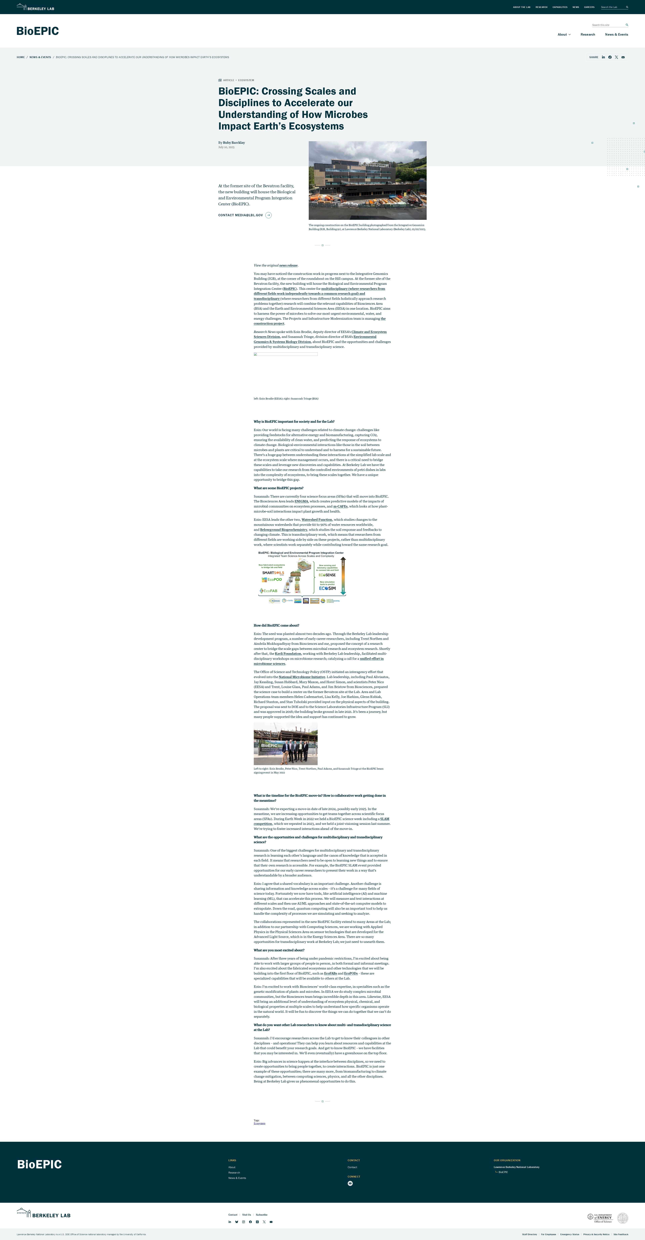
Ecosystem (259, 1123)
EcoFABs (330, 973)
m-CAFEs (340, 506)
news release (288, 265)
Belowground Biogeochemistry (283, 530)
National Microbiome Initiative (302, 677)
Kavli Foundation (288, 653)
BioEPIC (290, 289)
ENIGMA (301, 501)
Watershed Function (317, 519)
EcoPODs (351, 973)
